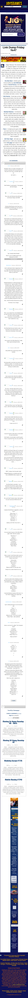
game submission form (19, 984)
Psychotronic (12, 506)
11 (12, 765)
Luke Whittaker (17, 82)
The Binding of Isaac (11, 964)
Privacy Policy (5, 990)
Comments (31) (14, 54)
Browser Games (23, 959)
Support (20, 990)
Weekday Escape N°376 (13, 761)
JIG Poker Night (8, 139)
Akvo (11, 402)
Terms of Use (13, 990)
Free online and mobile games (15, 4)
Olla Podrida (6, 96)
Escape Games (22, 960)
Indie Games (14, 960)
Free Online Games (5, 959)
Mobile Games (6, 960)
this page (9, 142)
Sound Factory (13, 84)
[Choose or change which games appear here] (16, 904)
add (14, 907)
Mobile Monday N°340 (13, 779)
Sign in (11, 715)
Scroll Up (10, 710)
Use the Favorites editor (14, 916)
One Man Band (9, 81)
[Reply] (22, 188)
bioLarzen (11, 309)
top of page (19, 713)
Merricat (10, 481)
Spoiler (15, 259)
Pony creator (21, 964)
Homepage (16, 710)
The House (21, 963)
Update (13, 700)
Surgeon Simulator (5, 963)
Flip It (4, 129)
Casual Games (15, 959)
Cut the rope (14, 963)
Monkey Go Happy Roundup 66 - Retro (13, 722)
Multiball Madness (9, 111)
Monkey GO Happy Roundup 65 (13, 741)
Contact (20, 992)
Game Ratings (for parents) (16, 991)
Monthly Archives (14, 922)
